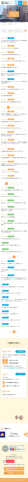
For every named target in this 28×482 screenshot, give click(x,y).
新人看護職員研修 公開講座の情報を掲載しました (14, 157)
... (19, 107)
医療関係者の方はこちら (12, 468)
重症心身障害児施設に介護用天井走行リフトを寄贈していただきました (14, 231)
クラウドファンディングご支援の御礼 (10, 48)
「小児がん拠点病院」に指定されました (10, 239)
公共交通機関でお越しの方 (12, 382)
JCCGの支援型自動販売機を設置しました (11, 54)
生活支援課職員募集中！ (7, 95)
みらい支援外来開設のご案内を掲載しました (12, 190)
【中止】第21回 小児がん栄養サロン (10, 307)
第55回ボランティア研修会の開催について (11, 89)
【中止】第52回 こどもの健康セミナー (10, 313)
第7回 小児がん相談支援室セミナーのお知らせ (12, 286)
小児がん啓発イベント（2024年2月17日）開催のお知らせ (14, 270)
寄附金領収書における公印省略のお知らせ (11, 121)
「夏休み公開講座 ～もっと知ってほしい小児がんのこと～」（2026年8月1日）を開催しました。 (14, 114)
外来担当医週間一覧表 (12, 368)
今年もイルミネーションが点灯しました (10, 196)
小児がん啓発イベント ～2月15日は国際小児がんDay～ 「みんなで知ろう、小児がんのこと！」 (14, 300)
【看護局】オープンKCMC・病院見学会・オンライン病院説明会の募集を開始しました (14, 164)
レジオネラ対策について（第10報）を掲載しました (13, 61)
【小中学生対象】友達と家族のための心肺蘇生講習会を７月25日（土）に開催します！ (14, 41)
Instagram (11, 473)
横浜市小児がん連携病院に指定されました (11, 251)
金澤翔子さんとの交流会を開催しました (11, 245)
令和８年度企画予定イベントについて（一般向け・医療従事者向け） (14, 82)
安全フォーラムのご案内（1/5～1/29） (10, 320)
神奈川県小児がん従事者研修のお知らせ (11, 102)
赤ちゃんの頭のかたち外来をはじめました (11, 128)
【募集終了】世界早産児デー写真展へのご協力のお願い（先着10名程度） (14, 135)
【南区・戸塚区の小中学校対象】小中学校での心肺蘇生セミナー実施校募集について (14, 74)
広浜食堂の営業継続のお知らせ (9, 67)
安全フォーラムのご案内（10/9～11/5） (11, 326)
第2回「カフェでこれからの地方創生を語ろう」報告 (13, 202)
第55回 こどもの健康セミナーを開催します (11, 263)
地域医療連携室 (20, 351)
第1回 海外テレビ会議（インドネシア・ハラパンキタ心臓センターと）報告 (14, 209)
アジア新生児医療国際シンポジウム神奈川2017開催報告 (14, 224)
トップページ (4, 24)
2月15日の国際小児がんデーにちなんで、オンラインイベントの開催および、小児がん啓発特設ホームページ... (14, 279)
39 (23, 107)
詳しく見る (20, 374)
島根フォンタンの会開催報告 (8, 217)
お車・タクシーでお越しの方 (12, 386)
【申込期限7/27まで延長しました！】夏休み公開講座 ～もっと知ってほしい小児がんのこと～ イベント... (14, 142)
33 (21, 183)
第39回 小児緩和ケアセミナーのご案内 (10, 293)
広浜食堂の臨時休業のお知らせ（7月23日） (11, 151)
